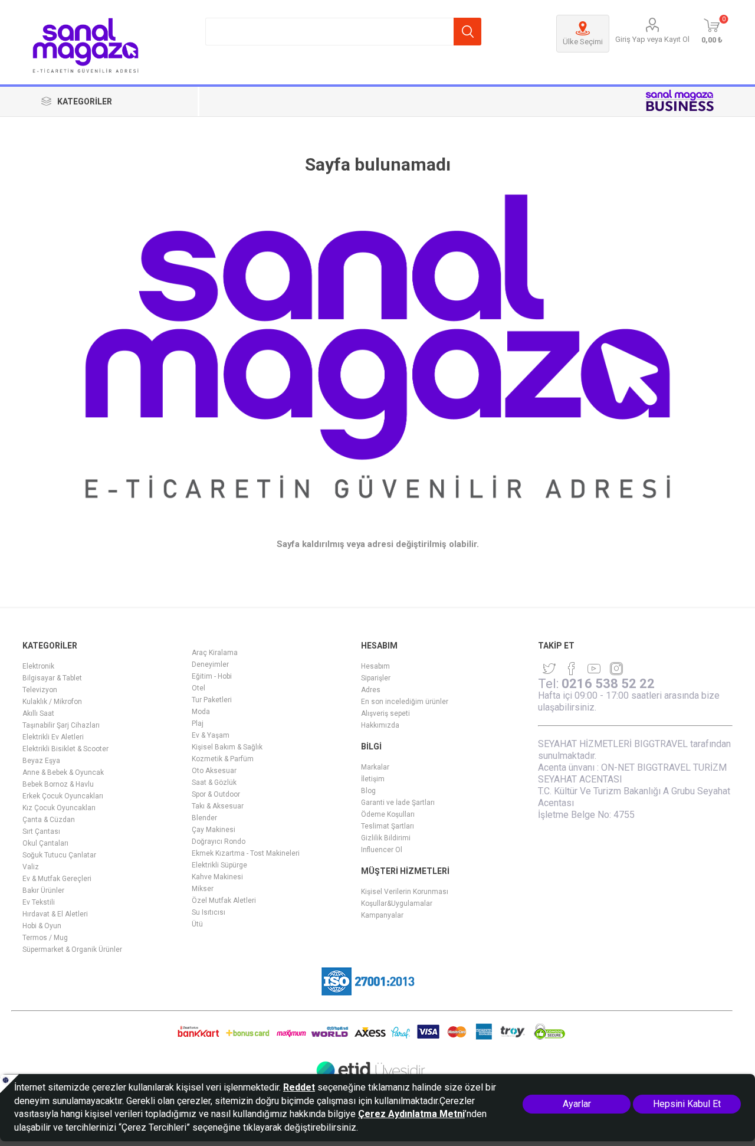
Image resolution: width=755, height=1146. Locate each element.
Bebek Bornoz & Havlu (58, 784)
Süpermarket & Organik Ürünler (72, 949)
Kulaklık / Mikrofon (52, 702)
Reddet (299, 1087)
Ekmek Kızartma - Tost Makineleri (246, 853)
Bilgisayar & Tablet (52, 678)
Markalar (375, 767)
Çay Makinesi (213, 830)
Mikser (203, 889)
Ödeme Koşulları (388, 814)
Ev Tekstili (38, 902)
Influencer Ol (381, 850)
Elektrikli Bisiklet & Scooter (65, 749)
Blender (204, 818)
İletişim (373, 779)
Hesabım (375, 666)
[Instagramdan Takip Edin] (594, 668)
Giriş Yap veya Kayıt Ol (652, 39)
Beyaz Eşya (41, 761)
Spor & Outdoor (216, 794)
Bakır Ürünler (43, 890)
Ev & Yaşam (210, 735)
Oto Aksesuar (214, 771)
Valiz (30, 867)
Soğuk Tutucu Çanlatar (59, 855)
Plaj (197, 723)
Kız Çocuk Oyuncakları (59, 808)
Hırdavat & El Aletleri (55, 914)
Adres (370, 690)
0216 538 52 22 (608, 683)
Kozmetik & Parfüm (223, 759)
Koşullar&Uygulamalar (396, 903)
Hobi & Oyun (41, 926)
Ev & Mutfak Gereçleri (56, 879)
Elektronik (38, 666)
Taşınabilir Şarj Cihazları (61, 725)
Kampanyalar (382, 915)
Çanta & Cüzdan (48, 820)
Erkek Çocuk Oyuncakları (62, 796)
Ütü (197, 924)
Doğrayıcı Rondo (218, 841)
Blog (368, 791)
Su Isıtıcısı (208, 912)
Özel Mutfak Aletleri (224, 900)
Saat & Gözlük (214, 782)
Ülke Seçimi (583, 41)
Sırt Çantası (41, 831)
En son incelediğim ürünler (404, 702)
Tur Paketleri (212, 700)
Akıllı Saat (38, 713)
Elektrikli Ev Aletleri (53, 737)
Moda (201, 712)
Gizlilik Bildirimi (386, 838)
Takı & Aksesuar (218, 806)
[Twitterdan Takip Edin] (549, 668)
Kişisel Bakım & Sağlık (227, 747)
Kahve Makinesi (217, 877)
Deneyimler (210, 664)
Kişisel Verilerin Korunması (404, 892)
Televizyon (39, 690)
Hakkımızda (380, 725)
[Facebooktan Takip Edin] (571, 668)
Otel (198, 688)
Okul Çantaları (45, 843)
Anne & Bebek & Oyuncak (63, 772)
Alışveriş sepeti (385, 713)
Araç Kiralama (215, 653)
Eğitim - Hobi (212, 676)
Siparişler (375, 678)
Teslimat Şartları (387, 826)
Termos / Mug (45, 938)
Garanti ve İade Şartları (398, 802)
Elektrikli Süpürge (219, 865)
